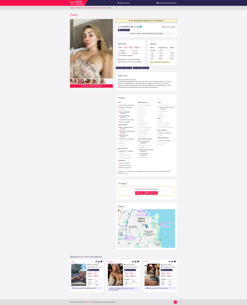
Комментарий (151, 193)
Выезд (78, 7)
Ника (72, 261)
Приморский (92, 7)
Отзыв (140, 193)
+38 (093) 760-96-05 (132, 267)
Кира (146, 261)
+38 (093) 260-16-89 (168, 267)
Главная (72, 7)
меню (124, 3)
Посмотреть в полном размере (91, 86)
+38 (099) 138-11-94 (129, 26)
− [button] (120, 214)
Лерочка (110, 261)
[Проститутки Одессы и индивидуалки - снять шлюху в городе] (77, 3)
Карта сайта (89, 302)
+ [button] (120, 212)
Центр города (102, 7)
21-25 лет (84, 7)
